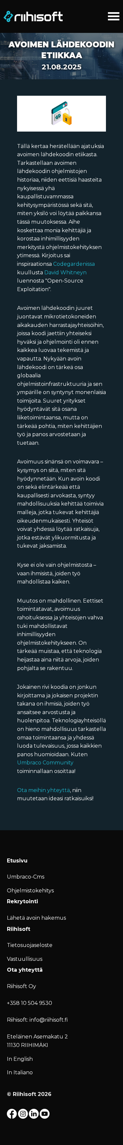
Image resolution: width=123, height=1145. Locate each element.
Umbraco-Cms (25, 877)
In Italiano (20, 1072)
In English (20, 1059)
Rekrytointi (22, 901)
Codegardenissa (74, 264)
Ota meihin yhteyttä (43, 790)
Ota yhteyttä (25, 970)
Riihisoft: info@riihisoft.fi (37, 1020)
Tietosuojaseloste (29, 945)
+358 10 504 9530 (29, 1003)
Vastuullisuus (24, 959)
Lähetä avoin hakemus (36, 918)
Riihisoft (18, 929)
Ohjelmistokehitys (30, 890)
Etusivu (17, 861)
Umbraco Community (45, 762)
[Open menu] (113, 15)
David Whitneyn (65, 272)
